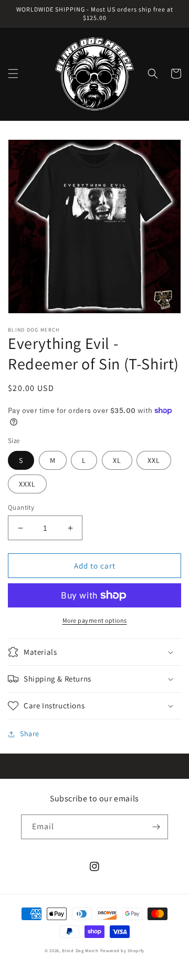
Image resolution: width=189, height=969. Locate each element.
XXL (154, 460)
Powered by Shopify (122, 950)
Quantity (21, 507)
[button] (13, 73)
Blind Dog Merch (80, 950)
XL (117, 460)
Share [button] (29, 733)
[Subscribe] (155, 827)
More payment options (94, 620)
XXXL (27, 484)
